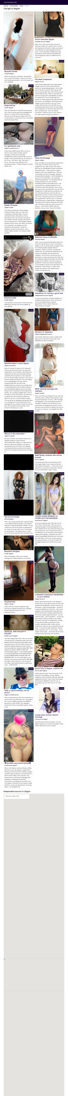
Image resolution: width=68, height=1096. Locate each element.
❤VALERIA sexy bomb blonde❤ (17, 763)
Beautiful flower (10, 71)
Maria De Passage (42, 158)
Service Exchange (11, 517)
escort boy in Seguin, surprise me (49, 668)
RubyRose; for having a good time (49, 293)
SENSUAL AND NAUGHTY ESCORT (15, 633)
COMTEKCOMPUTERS (10, 2)
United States (14, 6)
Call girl (6, 6)
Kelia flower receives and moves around (48, 456)
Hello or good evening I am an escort (16, 691)
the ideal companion (43, 79)
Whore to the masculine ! (14, 434)
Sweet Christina (10, 205)
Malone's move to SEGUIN (46, 237)
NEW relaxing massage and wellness (46, 390)
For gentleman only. (12, 146)
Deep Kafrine (9, 105)
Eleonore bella (10, 298)
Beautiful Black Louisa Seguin (16, 363)
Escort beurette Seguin (44, 39)
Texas (21, 6)
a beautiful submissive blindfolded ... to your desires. (49, 596)
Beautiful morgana (12, 551)
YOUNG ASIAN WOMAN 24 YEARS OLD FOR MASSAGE (46, 517)
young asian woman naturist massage (46, 716)
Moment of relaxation (44, 332)
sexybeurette (9, 602)
